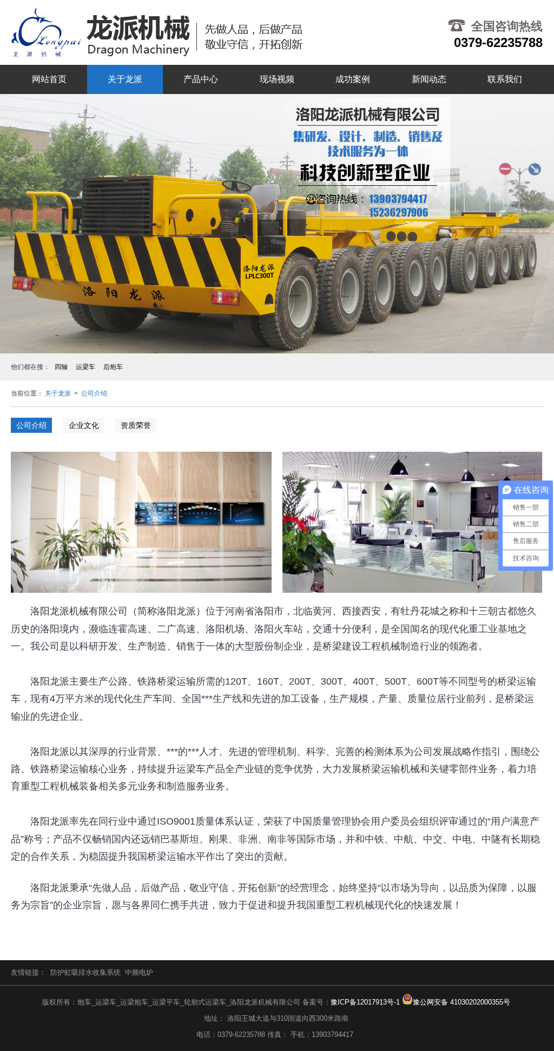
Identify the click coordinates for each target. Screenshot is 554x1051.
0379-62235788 (498, 42)
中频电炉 (139, 972)
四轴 (61, 367)
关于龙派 (58, 393)
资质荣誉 (136, 425)
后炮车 (113, 367)
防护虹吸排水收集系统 (85, 972)
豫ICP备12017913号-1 (365, 1002)
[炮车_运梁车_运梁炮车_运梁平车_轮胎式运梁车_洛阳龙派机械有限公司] (156, 32)
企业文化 (84, 425)
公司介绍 (94, 393)
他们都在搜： (30, 367)
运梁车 (85, 367)
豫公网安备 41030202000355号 (461, 1002)
